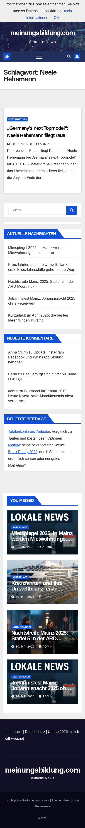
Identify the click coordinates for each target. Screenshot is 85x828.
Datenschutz (35, 732)
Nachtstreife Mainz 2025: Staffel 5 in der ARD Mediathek (39, 638)
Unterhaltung (17, 119)
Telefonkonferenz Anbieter (29, 431)
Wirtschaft (20, 527)
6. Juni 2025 (25, 547)
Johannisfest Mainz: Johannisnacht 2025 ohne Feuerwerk (41, 688)
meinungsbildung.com (42, 32)
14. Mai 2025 (26, 696)
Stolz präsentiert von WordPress (28, 800)
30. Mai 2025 (26, 596)
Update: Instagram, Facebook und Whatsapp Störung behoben (36, 357)
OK (56, 18)
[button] (69, 56)
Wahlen (42, 817)
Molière (14, 445)
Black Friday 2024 (22, 452)
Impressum (13, 732)
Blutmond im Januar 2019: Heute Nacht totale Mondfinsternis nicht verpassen (40, 396)
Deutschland (21, 676)
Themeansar (42, 806)
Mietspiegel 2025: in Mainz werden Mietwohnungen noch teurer (42, 538)
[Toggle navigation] (39, 56)
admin (45, 144)
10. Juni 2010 (22, 144)
